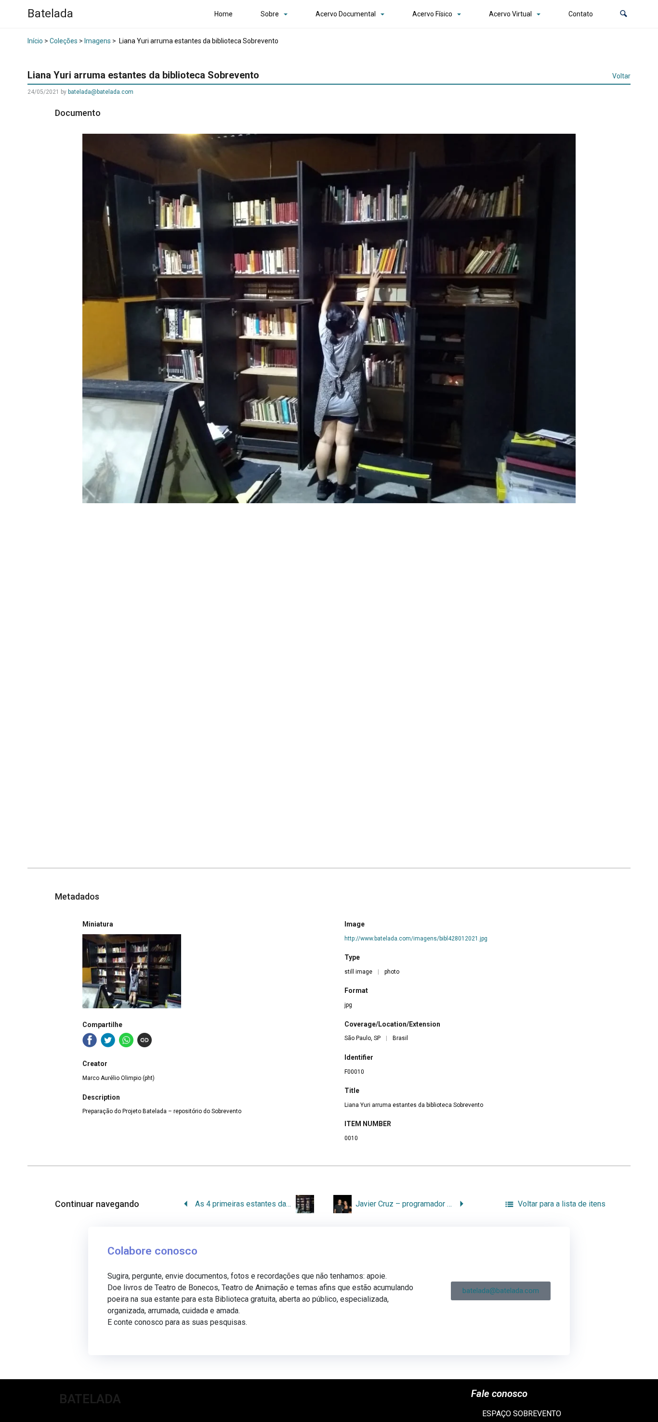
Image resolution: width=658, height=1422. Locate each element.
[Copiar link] (144, 1040)
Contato (580, 14)
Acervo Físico (432, 14)
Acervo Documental (346, 14)
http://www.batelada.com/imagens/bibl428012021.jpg (415, 938)
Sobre (270, 14)
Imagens (97, 41)
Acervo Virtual (510, 14)
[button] (624, 14)
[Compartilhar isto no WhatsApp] (126, 1040)
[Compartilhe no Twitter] (108, 1040)
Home (223, 14)
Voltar (621, 76)
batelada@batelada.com (100, 92)
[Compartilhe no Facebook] (89, 1040)
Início (35, 41)
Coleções (64, 41)
